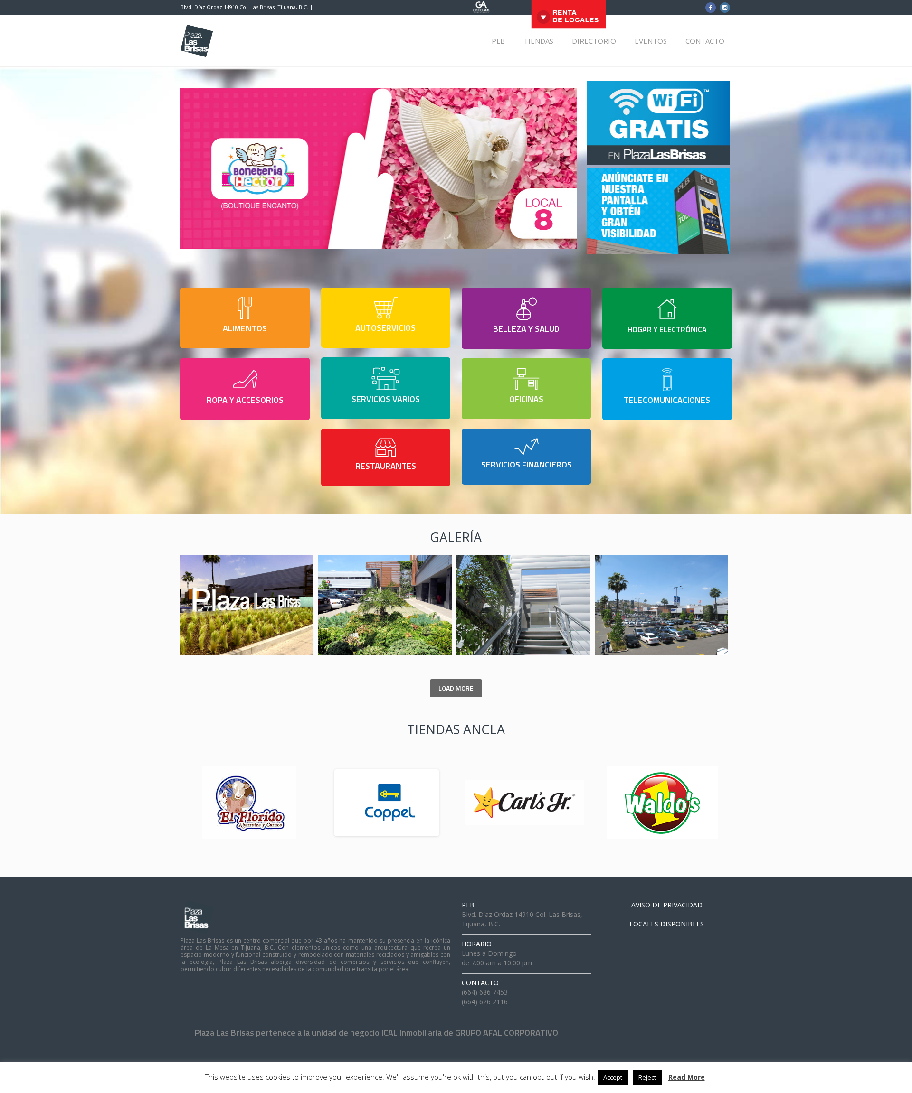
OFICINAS (526, 398)
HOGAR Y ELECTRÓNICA (667, 329)
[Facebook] (710, 7)
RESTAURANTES (385, 465)
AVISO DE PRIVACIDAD (667, 904)
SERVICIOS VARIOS (386, 398)
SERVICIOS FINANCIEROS (526, 464)
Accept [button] (612, 1077)
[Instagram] (725, 7)
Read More (686, 1077)
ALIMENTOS (245, 328)
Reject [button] (647, 1077)
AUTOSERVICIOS (385, 327)
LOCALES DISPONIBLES (666, 923)
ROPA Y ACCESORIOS (245, 399)
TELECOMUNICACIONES (667, 399)
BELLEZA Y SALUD (526, 328)
